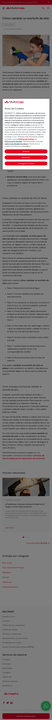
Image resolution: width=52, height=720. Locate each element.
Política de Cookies (26, 139)
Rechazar (26, 157)
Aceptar (26, 151)
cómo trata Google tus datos (16, 144)
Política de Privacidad (13, 141)
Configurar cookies (26, 164)
